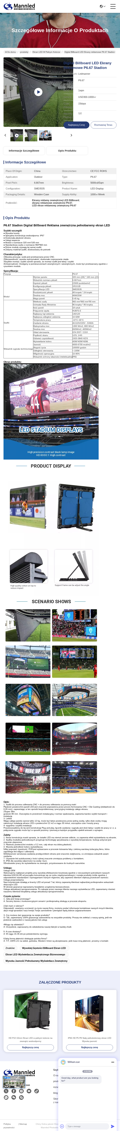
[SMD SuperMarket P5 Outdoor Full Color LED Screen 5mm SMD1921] (38, 92)
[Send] (112, 1126)
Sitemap (23, 1124)
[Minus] (112, 1062)
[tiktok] (36, 1091)
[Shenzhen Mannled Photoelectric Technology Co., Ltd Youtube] (29, 1091)
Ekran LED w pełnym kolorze (46, 52)
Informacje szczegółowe (24, 150)
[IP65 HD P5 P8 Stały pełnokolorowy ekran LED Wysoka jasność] (89, 1013)
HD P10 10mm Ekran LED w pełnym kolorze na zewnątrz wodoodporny (30, 1039)
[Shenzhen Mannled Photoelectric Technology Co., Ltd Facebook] (13, 1091)
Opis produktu (67, 150)
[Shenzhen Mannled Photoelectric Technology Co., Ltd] (20, 6)
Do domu (11, 52)
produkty (24, 52)
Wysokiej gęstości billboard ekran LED (44, 948)
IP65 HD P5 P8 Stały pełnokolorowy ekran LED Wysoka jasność (89, 1039)
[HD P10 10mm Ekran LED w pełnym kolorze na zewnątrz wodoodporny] (30, 1013)
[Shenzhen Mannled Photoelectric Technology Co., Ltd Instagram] (21, 1091)
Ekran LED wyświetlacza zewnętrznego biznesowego (35, 954)
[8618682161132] (6, 1097)
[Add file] (62, 1126)
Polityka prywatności (9, 1126)
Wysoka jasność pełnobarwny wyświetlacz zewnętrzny (36, 961)
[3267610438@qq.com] (21, 1097)
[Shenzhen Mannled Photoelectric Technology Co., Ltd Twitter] (6, 1091)
